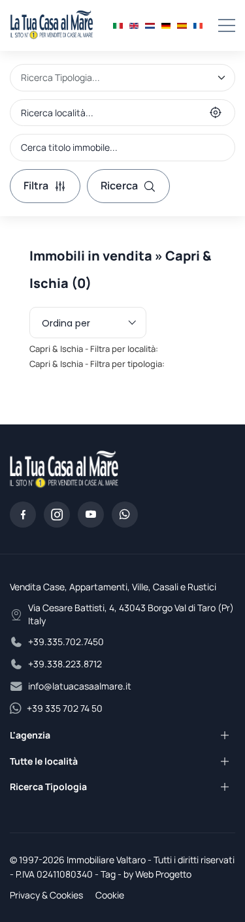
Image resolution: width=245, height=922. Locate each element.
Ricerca (119, 185)
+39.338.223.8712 (65, 664)
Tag (108, 874)
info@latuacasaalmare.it (79, 686)
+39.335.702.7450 (66, 641)
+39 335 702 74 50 (65, 708)
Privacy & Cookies (46, 895)
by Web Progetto (157, 874)
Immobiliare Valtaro (106, 859)
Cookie (109, 895)
